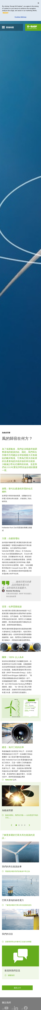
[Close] (38, 3)
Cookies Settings (20, 17)
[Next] (29, 825)
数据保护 (5, 13)
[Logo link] (32, 27)
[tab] (16, 825)
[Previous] (11, 825)
